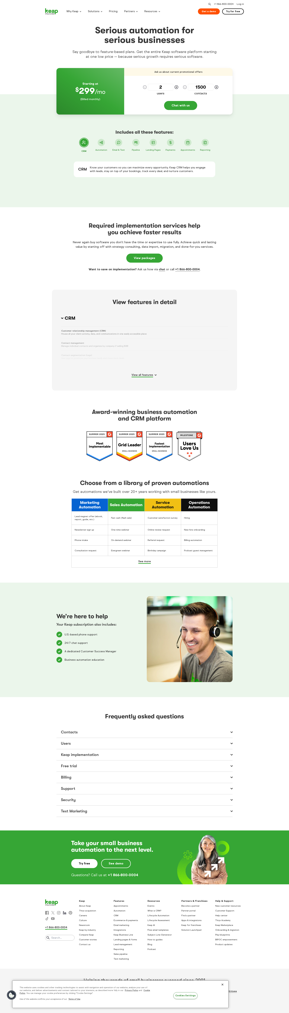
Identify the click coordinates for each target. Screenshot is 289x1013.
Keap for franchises (191, 925)
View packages (144, 258)
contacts (200, 93)
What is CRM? (154, 910)
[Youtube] (53, 918)
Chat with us (181, 105)
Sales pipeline (120, 954)
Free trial (69, 766)
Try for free (233, 11)
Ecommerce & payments (126, 920)
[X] (53, 913)
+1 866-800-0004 (187, 269)
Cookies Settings (185, 995)
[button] (11, 995)
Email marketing (121, 925)
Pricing (113, 11)
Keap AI (151, 925)
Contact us (84, 944)
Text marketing (121, 959)
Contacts (69, 732)
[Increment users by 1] (176, 87)
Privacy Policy (131, 990)
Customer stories (88, 939)
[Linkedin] (64, 913)
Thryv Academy (222, 920)
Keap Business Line (123, 935)
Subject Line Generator (160, 935)
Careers (83, 915)
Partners (129, 11)
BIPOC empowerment (226, 939)
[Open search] (209, 4)
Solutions (93, 11)
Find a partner (188, 915)
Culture (83, 920)
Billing (66, 777)
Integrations (120, 930)
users (160, 93)
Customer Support (224, 910)
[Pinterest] (70, 913)
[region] (120, 994)
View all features (142, 375)
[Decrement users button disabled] (145, 87)
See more (144, 561)
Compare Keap (86, 935)
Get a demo (209, 11)
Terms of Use (74, 999)
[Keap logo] (51, 11)
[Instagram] (59, 913)
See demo (116, 863)
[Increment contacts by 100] (216, 87)
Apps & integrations (191, 920)
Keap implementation (80, 754)
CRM (116, 915)
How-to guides (155, 939)
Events (151, 906)
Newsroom (84, 925)
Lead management (123, 944)
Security (68, 800)
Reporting (119, 949)
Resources (150, 11)
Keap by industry (87, 930)
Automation (119, 910)
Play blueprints (222, 935)
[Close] (222, 984)
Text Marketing (74, 811)
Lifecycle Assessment (159, 920)
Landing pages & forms (125, 939)
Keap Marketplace (224, 925)
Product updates (224, 944)
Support (68, 788)
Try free (84, 863)
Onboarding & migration (227, 930)
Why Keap (72, 11)
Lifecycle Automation (158, 915)
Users (66, 743)
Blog (150, 944)
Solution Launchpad (191, 930)
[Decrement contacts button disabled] (185, 87)
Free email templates (158, 930)
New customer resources (228, 906)
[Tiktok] (47, 918)
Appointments (121, 906)
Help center (221, 915)
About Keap (85, 906)
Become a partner (190, 906)
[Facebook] (47, 913)
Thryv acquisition (87, 910)
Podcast (152, 949)
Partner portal (188, 910)
